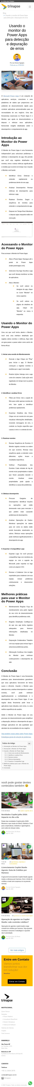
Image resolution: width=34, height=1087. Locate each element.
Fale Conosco (5, 1033)
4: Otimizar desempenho (13, 759)
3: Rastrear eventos (12, 757)
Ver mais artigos (17, 950)
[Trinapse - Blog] (11, 7)
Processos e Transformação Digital (23, 915)
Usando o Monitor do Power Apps (14, 751)
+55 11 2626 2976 (8, 1071)
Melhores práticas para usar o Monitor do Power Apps (16, 764)
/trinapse (7, 1078)
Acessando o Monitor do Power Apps (15, 748)
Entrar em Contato (17, 981)
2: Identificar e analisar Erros (15, 755)
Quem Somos (5, 1011)
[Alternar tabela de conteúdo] (28, 743)
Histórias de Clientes (7, 1028)
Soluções (4, 1014)
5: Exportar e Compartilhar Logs (15, 761)
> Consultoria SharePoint (9, 1019)
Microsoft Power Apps (11, 96)
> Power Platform (7, 1016)
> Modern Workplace (8, 1022)
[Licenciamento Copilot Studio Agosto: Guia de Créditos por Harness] (17, 851)
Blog (4, 13)
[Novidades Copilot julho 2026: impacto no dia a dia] (17, 800)
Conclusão (7, 768)
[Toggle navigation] (29, 7)
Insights (3, 1030)
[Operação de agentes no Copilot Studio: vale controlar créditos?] (17, 905)
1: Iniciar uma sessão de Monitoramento (18, 753)
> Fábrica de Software (9, 1024)
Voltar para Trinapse (8, 1)
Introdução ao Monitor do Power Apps (15, 746)
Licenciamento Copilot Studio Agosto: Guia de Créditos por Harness (14, 870)
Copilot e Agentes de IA (26, 810)
